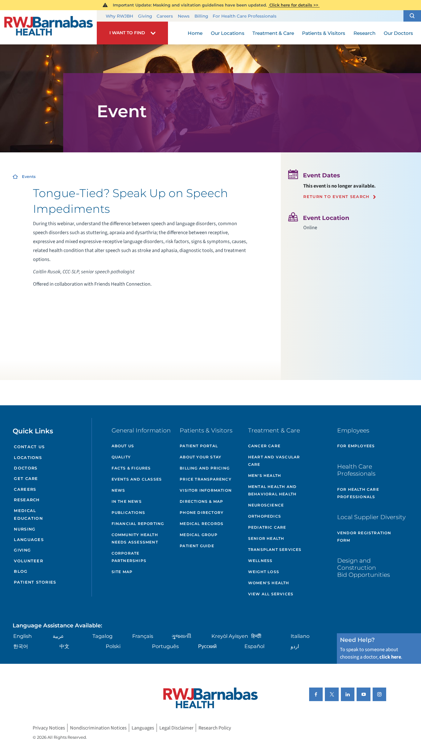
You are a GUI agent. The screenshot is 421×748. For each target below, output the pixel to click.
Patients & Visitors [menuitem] (323, 33)
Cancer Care (264, 446)
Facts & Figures (131, 468)
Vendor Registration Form (364, 537)
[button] (412, 16)
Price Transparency (205, 479)
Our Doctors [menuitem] (398, 33)
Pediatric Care (267, 527)
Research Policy (214, 728)
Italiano (300, 636)
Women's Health (268, 583)
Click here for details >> (294, 4)
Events (29, 176)
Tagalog (102, 636)
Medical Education (28, 514)
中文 (64, 646)
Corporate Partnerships (129, 557)
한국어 (20, 646)
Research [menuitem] (365, 33)
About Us (123, 446)
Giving (145, 16)
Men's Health (264, 475)
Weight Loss (263, 571)
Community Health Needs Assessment (135, 538)
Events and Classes (137, 479)
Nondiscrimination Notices (98, 728)
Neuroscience (266, 505)
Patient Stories (35, 582)
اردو (295, 646)
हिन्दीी (256, 636)
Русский (207, 646)
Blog (20, 571)
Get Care (26, 478)
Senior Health (266, 538)
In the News (127, 501)
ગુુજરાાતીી (181, 636)
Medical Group (199, 534)
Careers (165, 16)
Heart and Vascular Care (274, 461)
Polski (113, 646)
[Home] (48, 27)
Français (142, 636)
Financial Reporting (138, 523)
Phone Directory (201, 512)
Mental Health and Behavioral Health (272, 490)
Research (26, 500)
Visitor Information (206, 490)
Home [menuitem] (195, 33)
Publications (128, 512)
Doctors (25, 468)
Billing (201, 16)
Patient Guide (197, 545)
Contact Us (29, 446)
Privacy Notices (49, 728)
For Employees (356, 446)
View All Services (270, 594)
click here (390, 657)
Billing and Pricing (205, 468)
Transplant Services (275, 549)
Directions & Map (201, 501)
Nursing (24, 529)
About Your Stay (200, 457)
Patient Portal (199, 446)
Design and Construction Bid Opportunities (363, 567)
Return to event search (336, 197)
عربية (58, 636)
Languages (28, 539)
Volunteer (28, 561)
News (184, 16)
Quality (121, 457)
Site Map (122, 571)
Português (165, 646)
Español (254, 646)
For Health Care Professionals (244, 16)
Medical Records (201, 523)
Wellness (260, 560)
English (22, 636)
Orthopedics (264, 516)
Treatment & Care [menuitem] (273, 33)
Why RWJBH (119, 16)
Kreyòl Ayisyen (229, 636)
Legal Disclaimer (176, 728)
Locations (28, 457)
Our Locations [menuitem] (227, 33)
